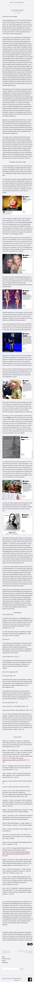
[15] (14, 608)
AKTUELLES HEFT (6, 958)
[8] (14, 85)
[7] (26, 77)
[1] (30, 28)
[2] (18, 29)
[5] (28, 60)
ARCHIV (4, 960)
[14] (29, 557)
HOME (3, 956)
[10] (15, 104)
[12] (16, 133)
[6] (28, 74)
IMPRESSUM (5, 962)
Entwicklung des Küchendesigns (25, 952)
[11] (11, 125)
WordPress (9, 978)
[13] (5, 144)
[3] (21, 33)
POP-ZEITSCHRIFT (17, 2)
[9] (16, 96)
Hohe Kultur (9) (6, 952)
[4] (26, 52)
